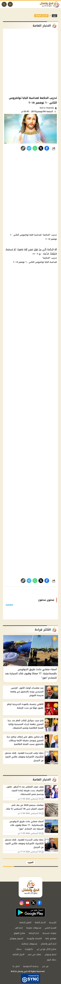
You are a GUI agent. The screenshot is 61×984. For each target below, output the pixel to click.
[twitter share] (40, 148)
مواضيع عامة (50, 938)
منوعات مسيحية (49, 933)
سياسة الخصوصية (30, 966)
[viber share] (29, 148)
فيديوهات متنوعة (33, 928)
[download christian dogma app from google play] (30, 912)
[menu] (10, 4)
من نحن (45, 966)
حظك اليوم (51, 960)
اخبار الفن (19, 928)
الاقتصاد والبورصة (34, 938)
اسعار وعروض (50, 954)
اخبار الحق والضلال (48, 944)
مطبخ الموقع (19, 933)
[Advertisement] (30, 62)
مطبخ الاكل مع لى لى (46, 949)
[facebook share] (46, 148)
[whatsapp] (23, 148)
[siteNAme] (50, 4)
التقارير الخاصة (25, 923)
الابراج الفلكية (18, 954)
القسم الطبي (50, 928)
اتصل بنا (16, 966)
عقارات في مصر (34, 954)
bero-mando (47, 108)
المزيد (30, 862)
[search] (4, 4)
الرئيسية (52, 923)
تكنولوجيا (29, 949)
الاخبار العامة (41, 15)
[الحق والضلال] (54, 15)
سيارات (18, 949)
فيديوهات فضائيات (29, 944)
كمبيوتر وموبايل (16, 938)
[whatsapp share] (35, 148)
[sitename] (30, 887)
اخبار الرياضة (34, 933)
